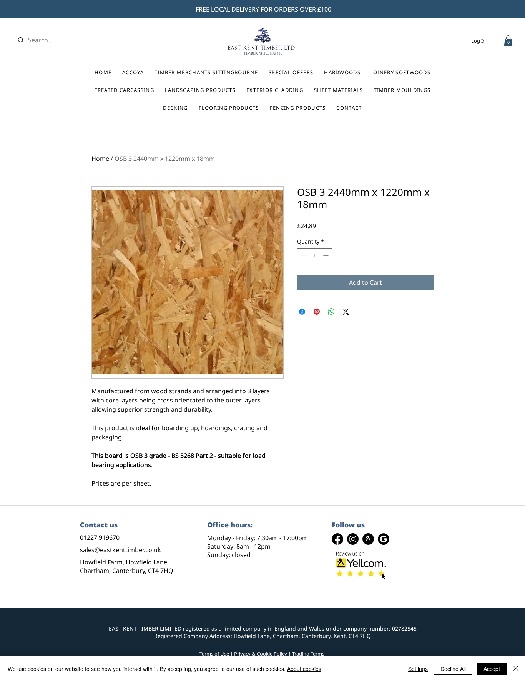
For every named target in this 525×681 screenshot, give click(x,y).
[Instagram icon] (353, 539)
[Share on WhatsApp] (331, 311)
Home (100, 158)
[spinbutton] (315, 255)
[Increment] (326, 255)
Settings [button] (418, 669)
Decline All (453, 669)
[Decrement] (303, 255)
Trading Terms (308, 653)
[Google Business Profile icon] (383, 539)
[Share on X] (346, 311)
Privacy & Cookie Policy (260, 653)
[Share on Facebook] (302, 311)
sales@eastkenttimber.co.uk (120, 550)
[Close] (515, 669)
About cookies (304, 669)
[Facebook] (337, 539)
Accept (491, 669)
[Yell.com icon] (368, 539)
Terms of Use (214, 653)
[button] (508, 40)
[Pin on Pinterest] (316, 311)
